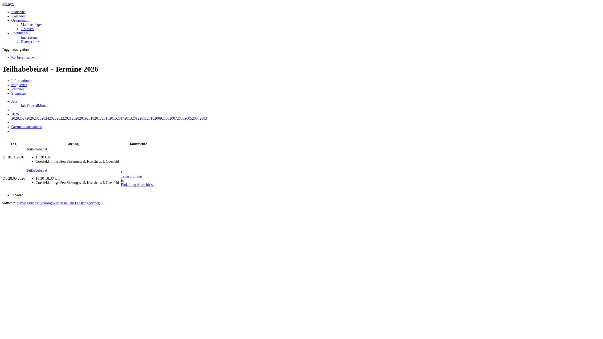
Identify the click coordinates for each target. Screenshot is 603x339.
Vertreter (17, 89)
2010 (150, 118)
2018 (90, 118)
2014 (120, 118)
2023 (53, 118)
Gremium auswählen (26, 127)
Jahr (24, 106)
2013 (128, 118)
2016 (105, 118)
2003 (203, 118)
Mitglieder (19, 85)
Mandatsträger (31, 25)
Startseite (18, 12)
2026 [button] (15, 114)
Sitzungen (18, 93)
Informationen (21, 81)
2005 (188, 118)
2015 (113, 118)
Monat (43, 106)
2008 (165, 118)
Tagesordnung (131, 176)
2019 (83, 118)
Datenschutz (30, 42)
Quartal (32, 106)
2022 (60, 118)
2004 (196, 118)
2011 (143, 118)
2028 (15, 118)
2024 (45, 118)
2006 (180, 118)
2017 (98, 118)
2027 (22, 118)
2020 (75, 118)
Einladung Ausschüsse (137, 185)
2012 (135, 118)
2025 (37, 118)
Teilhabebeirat (36, 170)
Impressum (29, 37)
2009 (158, 118)
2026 (30, 118)
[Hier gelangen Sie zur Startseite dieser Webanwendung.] (8, 4)
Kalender (18, 16)
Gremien (27, 29)
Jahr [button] (14, 101)
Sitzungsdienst (58, 203)
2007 (173, 118)
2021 (68, 118)
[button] (20, 20)
